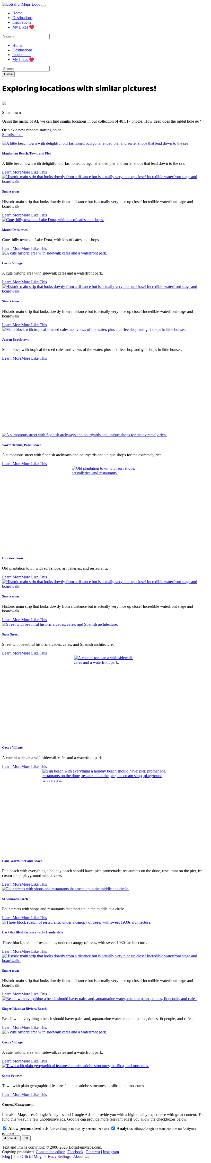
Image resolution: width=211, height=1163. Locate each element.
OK (26, 1138)
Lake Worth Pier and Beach (22, 861)
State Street (10, 634)
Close (8, 74)
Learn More (11, 172)
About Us (81, 1156)
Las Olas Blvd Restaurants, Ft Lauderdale (32, 932)
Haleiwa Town (12, 558)
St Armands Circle (15, 899)
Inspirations (21, 22)
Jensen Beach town (15, 339)
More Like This (34, 172)
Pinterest (93, 1152)
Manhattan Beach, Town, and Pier (26, 153)
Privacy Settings (57, 1156)
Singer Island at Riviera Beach (24, 1009)
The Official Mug (27, 1156)
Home (17, 13)
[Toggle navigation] (43, 5)
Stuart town (10, 191)
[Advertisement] (105, 397)
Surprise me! (12, 134)
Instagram (111, 1152)
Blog (6, 1156)
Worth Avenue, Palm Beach (21, 445)
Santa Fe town (12, 1076)
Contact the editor (50, 1152)
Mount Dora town (15, 230)
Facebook (75, 1152)
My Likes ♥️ (23, 27)
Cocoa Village (12, 263)
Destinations (22, 17)
